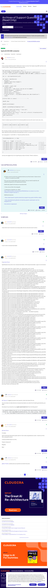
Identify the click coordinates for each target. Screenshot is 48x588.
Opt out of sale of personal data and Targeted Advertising (14, 585)
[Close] (45, 573)
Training (24, 6)
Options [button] (4, 44)
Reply (44, 159)
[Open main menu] (46, 11)
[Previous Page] (20, 475)
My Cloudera (4, 574)
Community (19, 6)
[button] (45, 61)
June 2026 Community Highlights (8, 524)
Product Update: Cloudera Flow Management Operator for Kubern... (15, 531)
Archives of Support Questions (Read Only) (18, 41)
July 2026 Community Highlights (8, 521)
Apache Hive (13, 54)
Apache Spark (18, 54)
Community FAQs (29, 570)
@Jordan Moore (6, 262)
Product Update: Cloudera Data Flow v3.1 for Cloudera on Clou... (14, 534)
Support (35, 6)
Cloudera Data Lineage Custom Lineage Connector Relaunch (13, 527)
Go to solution (43, 48)
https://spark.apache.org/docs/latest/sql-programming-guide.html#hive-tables (23, 197)
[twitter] (4, 576)
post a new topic (8, 37)
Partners (29, 6)
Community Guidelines (17, 570)
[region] (26, 579)
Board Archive (6, 41)
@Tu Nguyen (4, 400)
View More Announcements (24, 537)
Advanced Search (5, 30)
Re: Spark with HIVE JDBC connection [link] (33, 41)
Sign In (3, 11)
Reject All (33, 584)
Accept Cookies (42, 584)
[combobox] (29, 27)
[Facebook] (1, 576)
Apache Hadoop (7, 54)
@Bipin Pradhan (5, 463)
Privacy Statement (38, 581)
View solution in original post (10, 204)
